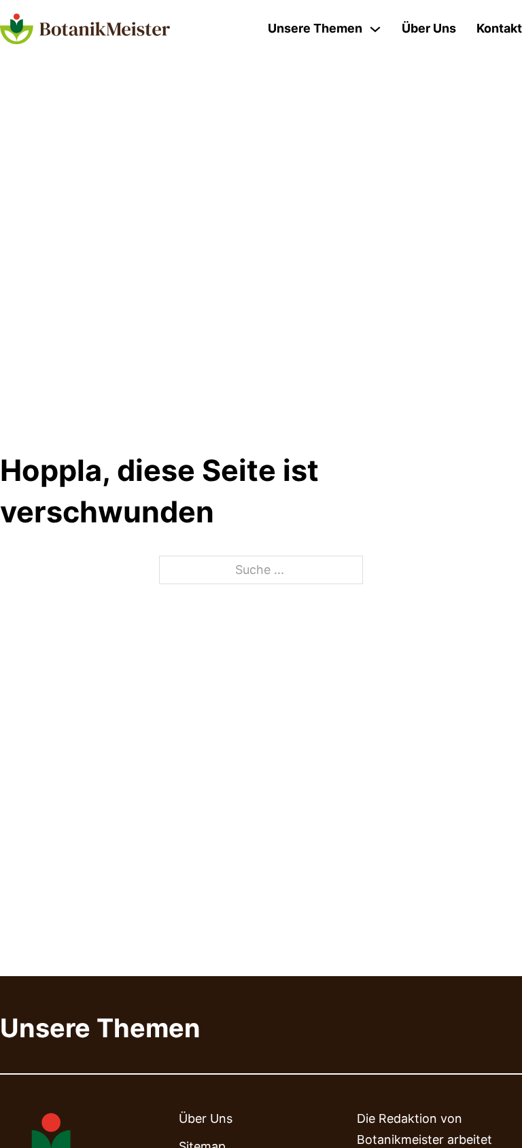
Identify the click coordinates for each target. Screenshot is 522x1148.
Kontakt (499, 28)
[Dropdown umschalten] (375, 29)
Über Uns (429, 28)
